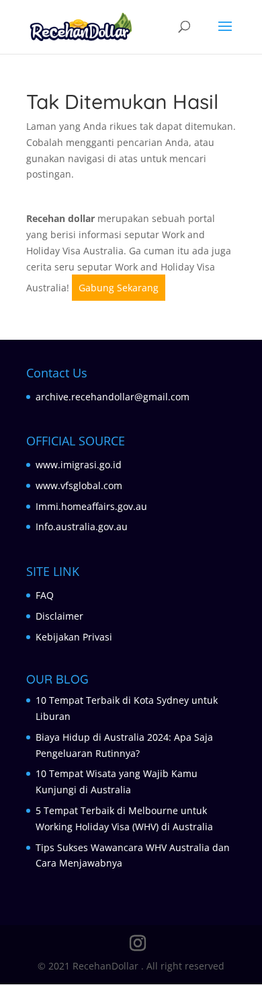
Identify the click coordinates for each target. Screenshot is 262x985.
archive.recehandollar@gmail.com (112, 396)
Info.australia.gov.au (82, 526)
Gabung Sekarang (119, 287)
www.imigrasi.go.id (79, 464)
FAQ (45, 595)
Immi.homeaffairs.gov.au (91, 506)
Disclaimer (59, 616)
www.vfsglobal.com (79, 485)
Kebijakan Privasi (74, 636)
